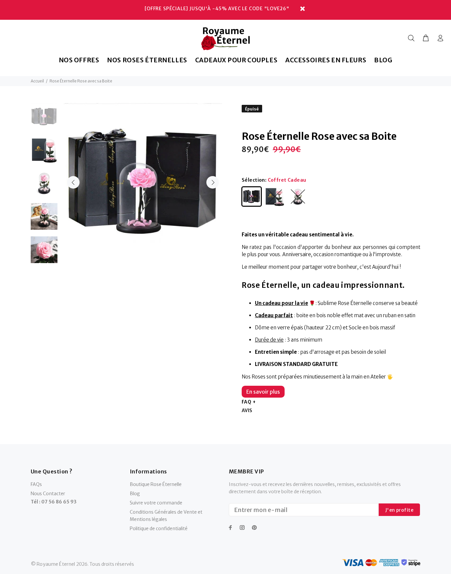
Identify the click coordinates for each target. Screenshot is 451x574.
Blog (135, 494)
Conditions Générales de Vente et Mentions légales (166, 515)
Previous (73, 182)
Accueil (37, 80)
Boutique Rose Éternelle (156, 484)
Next (212, 182)
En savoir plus (263, 391)
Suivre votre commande (156, 503)
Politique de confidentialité (159, 528)
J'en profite (399, 510)
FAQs (36, 484)
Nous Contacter (48, 494)
